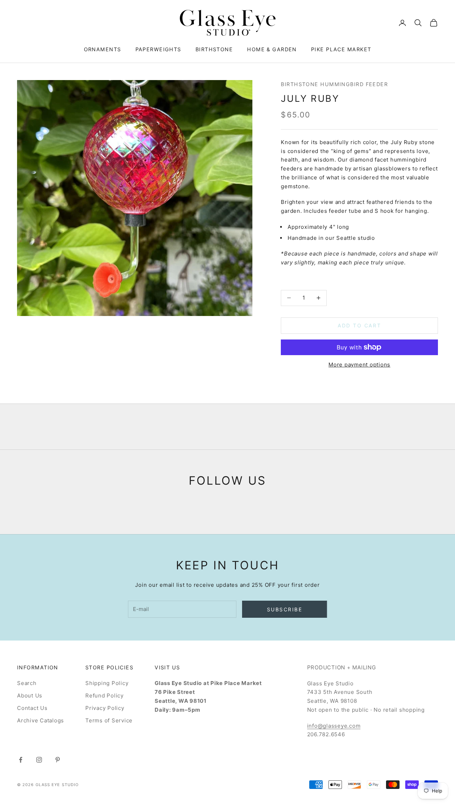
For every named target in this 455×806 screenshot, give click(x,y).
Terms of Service (109, 720)
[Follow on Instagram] (39, 759)
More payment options (359, 364)
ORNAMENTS (102, 49)
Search (27, 683)
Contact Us (32, 708)
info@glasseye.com (334, 725)
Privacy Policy (104, 708)
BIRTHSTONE (214, 49)
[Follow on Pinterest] (57, 759)
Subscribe (285, 609)
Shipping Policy (106, 683)
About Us (29, 695)
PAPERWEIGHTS (158, 49)
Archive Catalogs (40, 720)
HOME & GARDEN (272, 49)
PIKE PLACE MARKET (341, 49)
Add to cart (359, 325)
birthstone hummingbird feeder (334, 84)
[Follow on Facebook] (20, 759)
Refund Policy (104, 695)
